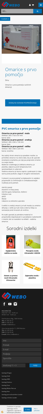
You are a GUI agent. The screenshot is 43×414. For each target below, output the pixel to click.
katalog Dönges (7, 373)
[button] (38, 44)
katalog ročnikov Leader (9, 398)
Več (10, 243)
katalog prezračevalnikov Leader (12, 394)
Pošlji (35, 365)
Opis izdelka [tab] (21, 121)
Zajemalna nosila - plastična (32, 277)
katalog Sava (6, 385)
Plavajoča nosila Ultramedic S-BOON (32, 252)
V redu (27, 409)
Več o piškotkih (37, 409)
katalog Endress (7, 382)
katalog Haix (6, 391)
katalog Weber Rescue (9, 388)
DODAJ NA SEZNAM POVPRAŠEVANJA (23, 103)
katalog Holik (6, 376)
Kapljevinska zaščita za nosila (10, 252)
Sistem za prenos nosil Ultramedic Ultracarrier (11, 278)
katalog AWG (6, 379)
